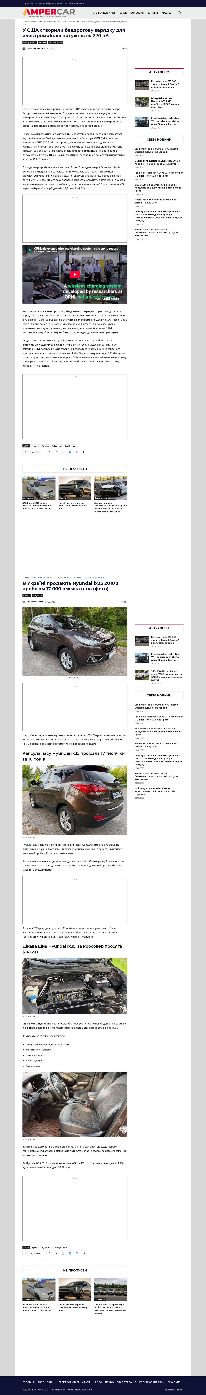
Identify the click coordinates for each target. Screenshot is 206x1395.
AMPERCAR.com (29, 21)
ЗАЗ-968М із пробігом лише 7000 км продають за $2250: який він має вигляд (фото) (158, 188)
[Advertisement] (75, 83)
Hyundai (35, 446)
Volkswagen (57, 446)
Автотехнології (53, 21)
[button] (179, 12)
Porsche (45, 446)
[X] (56, 452)
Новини (41, 21)
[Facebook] (49, 452)
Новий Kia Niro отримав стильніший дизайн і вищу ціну (73, 506)
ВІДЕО (67, 446)
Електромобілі (29, 42)
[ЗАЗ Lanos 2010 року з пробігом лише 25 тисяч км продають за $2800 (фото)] (38, 488)
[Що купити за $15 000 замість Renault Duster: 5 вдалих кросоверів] (142, 85)
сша (75, 446)
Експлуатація (101, 498)
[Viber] (77, 452)
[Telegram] (70, 452)
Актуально (28, 498)
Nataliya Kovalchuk (36, 48)
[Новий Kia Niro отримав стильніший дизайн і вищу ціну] (75, 488)
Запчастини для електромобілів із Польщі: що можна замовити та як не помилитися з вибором (110, 507)
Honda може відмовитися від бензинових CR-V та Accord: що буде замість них (156, 232)
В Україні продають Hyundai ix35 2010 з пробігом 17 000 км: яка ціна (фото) (165, 103)
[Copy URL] (84, 452)
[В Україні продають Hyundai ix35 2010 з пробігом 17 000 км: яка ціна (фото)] (142, 102)
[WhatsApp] (63, 452)
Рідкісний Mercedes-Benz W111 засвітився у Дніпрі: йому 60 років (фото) (166, 121)
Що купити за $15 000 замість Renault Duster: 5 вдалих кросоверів (165, 84)
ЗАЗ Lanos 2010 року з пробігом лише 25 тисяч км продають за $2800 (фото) (37, 506)
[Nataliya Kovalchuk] (24, 48)
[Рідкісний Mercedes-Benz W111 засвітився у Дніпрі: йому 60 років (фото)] (142, 122)
